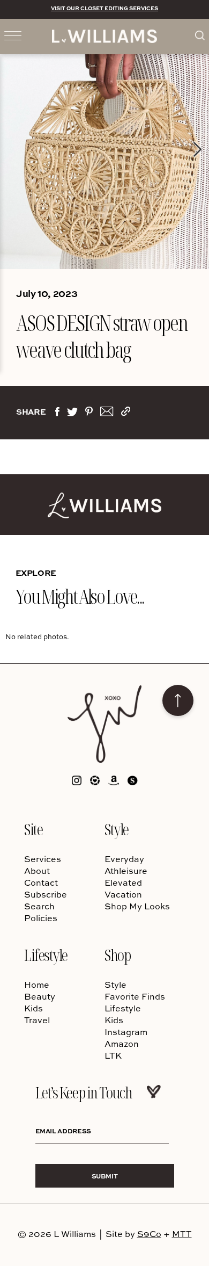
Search (39, 906)
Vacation (123, 894)
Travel (37, 1020)
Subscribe (45, 894)
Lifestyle (46, 954)
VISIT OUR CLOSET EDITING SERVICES (104, 8)
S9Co (149, 1234)
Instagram (125, 1032)
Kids (33, 1008)
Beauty (39, 996)
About (37, 871)
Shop (117, 954)
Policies (40, 918)
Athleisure (125, 871)
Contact (41, 882)
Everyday (124, 859)
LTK (113, 1055)
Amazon (121, 1044)
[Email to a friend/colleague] (106, 413)
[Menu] (12, 35)
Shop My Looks (137, 906)
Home (36, 984)
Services (42, 859)
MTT (182, 1234)
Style (116, 829)
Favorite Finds (134, 996)
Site (33, 829)
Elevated (123, 882)
